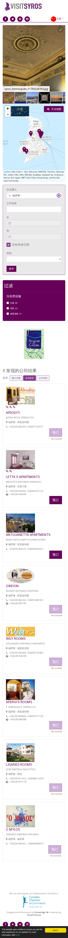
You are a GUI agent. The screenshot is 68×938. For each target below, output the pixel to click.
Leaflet (7, 171)
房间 (9, 253)
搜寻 (11, 268)
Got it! (55, 930)
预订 (55, 500)
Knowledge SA (41, 912)
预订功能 (16, 378)
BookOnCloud (34, 915)
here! (18, 935)
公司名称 (12, 203)
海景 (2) (13, 308)
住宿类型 (29, 378)
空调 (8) (13, 303)
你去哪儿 (12, 189)
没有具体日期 (20, 245)
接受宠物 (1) (15, 313)
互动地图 (55, 109)
